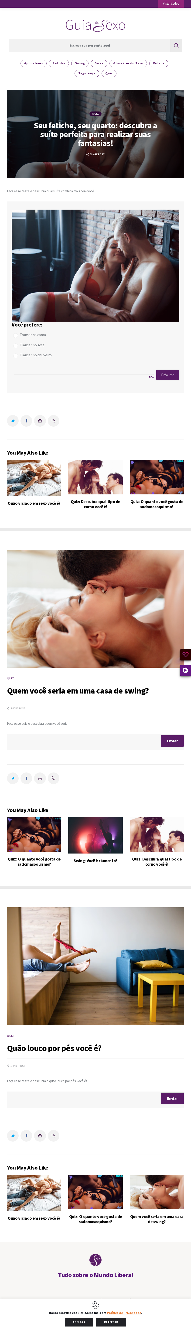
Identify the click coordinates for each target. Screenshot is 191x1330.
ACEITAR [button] (79, 1322)
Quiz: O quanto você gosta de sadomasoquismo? (156, 504)
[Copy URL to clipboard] (53, 421)
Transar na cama (33, 335)
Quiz (95, 114)
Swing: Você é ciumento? (95, 861)
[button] (171, 4)
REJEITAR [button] (111, 1322)
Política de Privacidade (124, 1313)
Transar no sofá (32, 345)
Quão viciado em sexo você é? (34, 503)
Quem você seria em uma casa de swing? (157, 1219)
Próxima (167, 375)
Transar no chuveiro (36, 355)
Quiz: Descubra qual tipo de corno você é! (95, 504)
